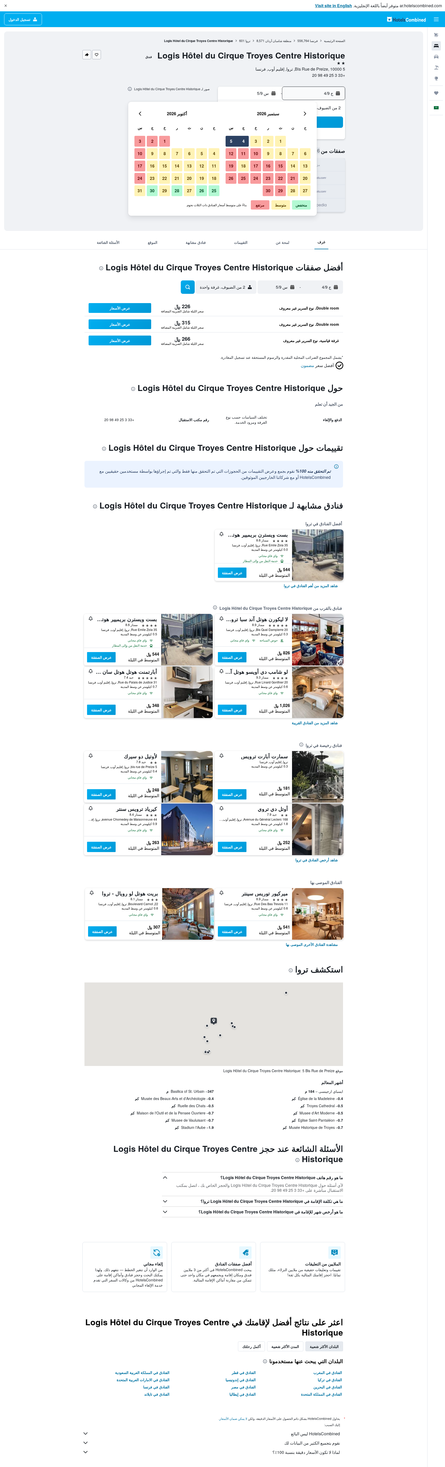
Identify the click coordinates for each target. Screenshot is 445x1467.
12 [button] (231, 153)
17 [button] (255, 166)
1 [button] (280, 141)
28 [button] (292, 191)
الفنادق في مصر (243, 1386)
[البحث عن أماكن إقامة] (436, 46)
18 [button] (243, 166)
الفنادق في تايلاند (156, 1394)
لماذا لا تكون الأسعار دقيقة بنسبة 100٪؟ (306, 1452)
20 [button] (305, 178)
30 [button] (268, 191)
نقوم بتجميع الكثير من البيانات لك (312, 1443)
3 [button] (256, 141)
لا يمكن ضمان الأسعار (233, 1418)
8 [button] (280, 153)
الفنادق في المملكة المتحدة (321, 1394)
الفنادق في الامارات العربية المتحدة (143, 1379)
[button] (5, 5)
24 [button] (255, 178)
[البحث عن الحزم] (436, 67)
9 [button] (268, 153)
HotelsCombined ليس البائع (315, 1434)
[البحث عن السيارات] (436, 57)
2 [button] (268, 141)
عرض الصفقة (232, 572)
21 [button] (292, 178)
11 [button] (243, 153)
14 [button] (292, 166)
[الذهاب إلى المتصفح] (436, 78)
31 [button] (140, 191)
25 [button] (243, 178)
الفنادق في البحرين (327, 1386)
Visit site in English (333, 6)
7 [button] (293, 153)
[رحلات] (436, 93)
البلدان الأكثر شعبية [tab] (324, 1346)
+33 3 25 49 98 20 (328, 75)
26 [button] (231, 178)
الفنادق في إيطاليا (242, 1394)
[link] (311, 585)
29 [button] (280, 191)
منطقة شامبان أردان (278, 40)
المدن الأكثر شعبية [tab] (285, 1346)
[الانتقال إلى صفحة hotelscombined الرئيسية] (406, 19)
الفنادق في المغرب (327, 1372)
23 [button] (268, 178)
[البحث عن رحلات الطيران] (436, 35)
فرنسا (314, 40)
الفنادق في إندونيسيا (241, 1379)
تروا (247, 40)
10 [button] (255, 153)
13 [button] (305, 166)
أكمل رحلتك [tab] (251, 1346)
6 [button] (305, 153)
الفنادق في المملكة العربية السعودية (142, 1372)
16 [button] (268, 166)
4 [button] (243, 141)
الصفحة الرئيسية (334, 40)
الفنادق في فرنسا (156, 1386)
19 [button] (231, 166)
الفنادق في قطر (244, 1372)
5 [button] (231, 141)
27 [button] (305, 191)
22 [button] (280, 178)
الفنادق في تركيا (330, 1379)
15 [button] (280, 166)
